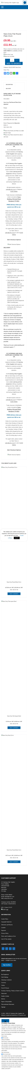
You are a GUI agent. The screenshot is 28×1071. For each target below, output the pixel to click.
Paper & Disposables (6, 1001)
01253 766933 (13, 191)
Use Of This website (6, 939)
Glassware (4, 993)
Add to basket (14, 63)
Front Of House (5, 988)
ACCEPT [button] (17, 538)
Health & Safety (5, 996)
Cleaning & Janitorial (6, 980)
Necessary (5, 1037)
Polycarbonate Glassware (7, 1004)
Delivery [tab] (8, 88)
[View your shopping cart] (25, 2)
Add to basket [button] (14, 593)
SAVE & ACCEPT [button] (5, 1068)
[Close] (5, 1020)
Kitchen (3, 998)
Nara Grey (6, 102)
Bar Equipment (5, 974)
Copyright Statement (6, 921)
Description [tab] (9, 84)
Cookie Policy (4, 919)
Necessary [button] (4, 1036)
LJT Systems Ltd (21, 1015)
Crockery (3, 982)
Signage (3, 1007)
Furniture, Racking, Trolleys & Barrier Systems (12, 990)
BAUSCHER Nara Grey (15, 67)
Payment (3, 930)
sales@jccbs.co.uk (10, 189)
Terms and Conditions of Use (8, 936)
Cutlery (3, 985)
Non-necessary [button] (5, 1052)
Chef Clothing (4, 977)
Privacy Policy (4, 933)
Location (3, 927)
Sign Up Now (7, 965)
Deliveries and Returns (7, 924)
